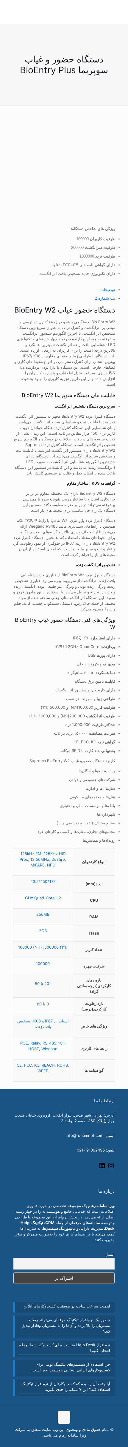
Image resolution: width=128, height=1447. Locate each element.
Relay (35, 1043)
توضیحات (107, 289)
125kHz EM (31, 853)
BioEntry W (36, 310)
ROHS (62, 1065)
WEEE (43, 1070)
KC (36, 1065)
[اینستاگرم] (111, 1167)
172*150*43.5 (43, 881)
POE (24, 1043)
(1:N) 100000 (30, 947)
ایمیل (110, 1254)
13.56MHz (39, 859)
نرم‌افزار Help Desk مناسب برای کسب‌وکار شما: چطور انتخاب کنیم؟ (64, 1347)
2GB (43, 930)
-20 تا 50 (43, 983)
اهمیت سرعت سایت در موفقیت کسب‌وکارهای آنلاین (67, 1306)
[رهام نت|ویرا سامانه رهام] (25, 18)
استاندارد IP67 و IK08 (51, 1021)
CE (19, 1065)
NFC (51, 865)
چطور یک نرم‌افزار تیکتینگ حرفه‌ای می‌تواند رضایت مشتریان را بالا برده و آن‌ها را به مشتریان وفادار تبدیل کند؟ (65, 1325)
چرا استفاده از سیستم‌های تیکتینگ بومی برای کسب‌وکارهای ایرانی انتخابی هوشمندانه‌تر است (71, 1367)
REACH (48, 1065)
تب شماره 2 (105, 298)
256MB (42, 914)
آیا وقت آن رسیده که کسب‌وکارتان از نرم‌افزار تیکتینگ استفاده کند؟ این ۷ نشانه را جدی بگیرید (66, 1386)
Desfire (58, 859)
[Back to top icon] (64, 1417)
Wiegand (49, 1048)
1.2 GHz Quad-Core (43, 897)
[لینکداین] (102, 1167)
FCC (28, 1065)
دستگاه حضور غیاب (59, 620)
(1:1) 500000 (56, 947)
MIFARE (38, 865)
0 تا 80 (43, 1004)
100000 (43, 963)
